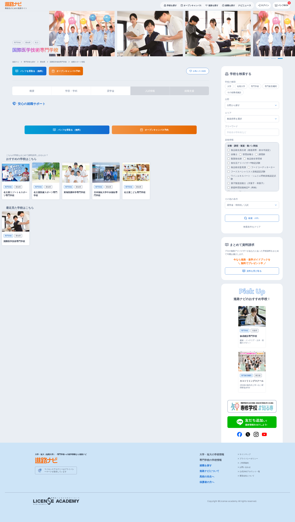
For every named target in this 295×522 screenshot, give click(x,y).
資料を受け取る (254, 271)
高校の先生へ (207, 476)
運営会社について (247, 476)
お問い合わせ (245, 467)
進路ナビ (15, 62)
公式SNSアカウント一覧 (250, 471)
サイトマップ (245, 454)
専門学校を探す (29, 62)
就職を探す (206, 465)
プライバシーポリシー (249, 458)
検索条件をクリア (252, 226)
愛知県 (42, 62)
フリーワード (231, 126)
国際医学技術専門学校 (58, 62)
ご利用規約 (244, 463)
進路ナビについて (209, 470)
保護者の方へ (207, 481)
